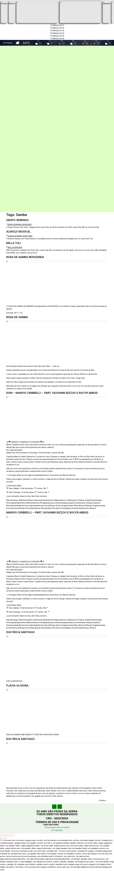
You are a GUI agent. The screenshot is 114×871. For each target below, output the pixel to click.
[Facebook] (54, 806)
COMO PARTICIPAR (51, 825)
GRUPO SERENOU (17, 220)
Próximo (103, 800)
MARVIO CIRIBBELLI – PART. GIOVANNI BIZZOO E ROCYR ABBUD (47, 512)
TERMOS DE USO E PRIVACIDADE (57, 822)
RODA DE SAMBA (17, 317)
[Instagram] (59, 806)
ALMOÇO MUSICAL (18, 231)
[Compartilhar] (8, 835)
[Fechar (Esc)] (11, 835)
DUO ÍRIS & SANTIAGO (20, 632)
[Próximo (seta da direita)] (5, 838)
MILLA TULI (13, 243)
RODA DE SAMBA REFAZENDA (25, 257)
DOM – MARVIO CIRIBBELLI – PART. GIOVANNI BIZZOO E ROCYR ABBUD (52, 393)
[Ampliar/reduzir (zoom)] (1, 835)
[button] (57, 824)
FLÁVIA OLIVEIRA (17, 685)
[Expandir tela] (5, 835)
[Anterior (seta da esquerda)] (1, 838)
